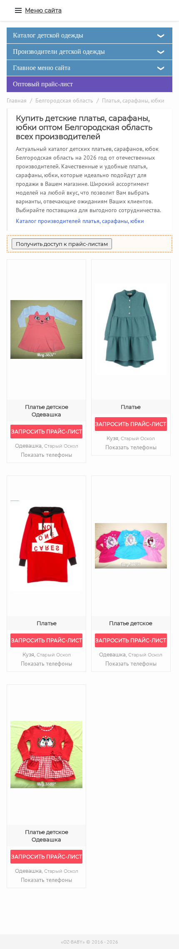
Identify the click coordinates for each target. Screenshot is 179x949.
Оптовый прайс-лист (43, 84)
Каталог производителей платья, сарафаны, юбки (80, 221)
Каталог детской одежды (48, 35)
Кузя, (131, 438)
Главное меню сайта (41, 67)
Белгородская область (64, 100)
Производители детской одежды (59, 51)
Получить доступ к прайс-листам (62, 243)
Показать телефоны (46, 454)
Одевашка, (46, 446)
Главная (17, 100)
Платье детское (130, 623)
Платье (131, 406)
